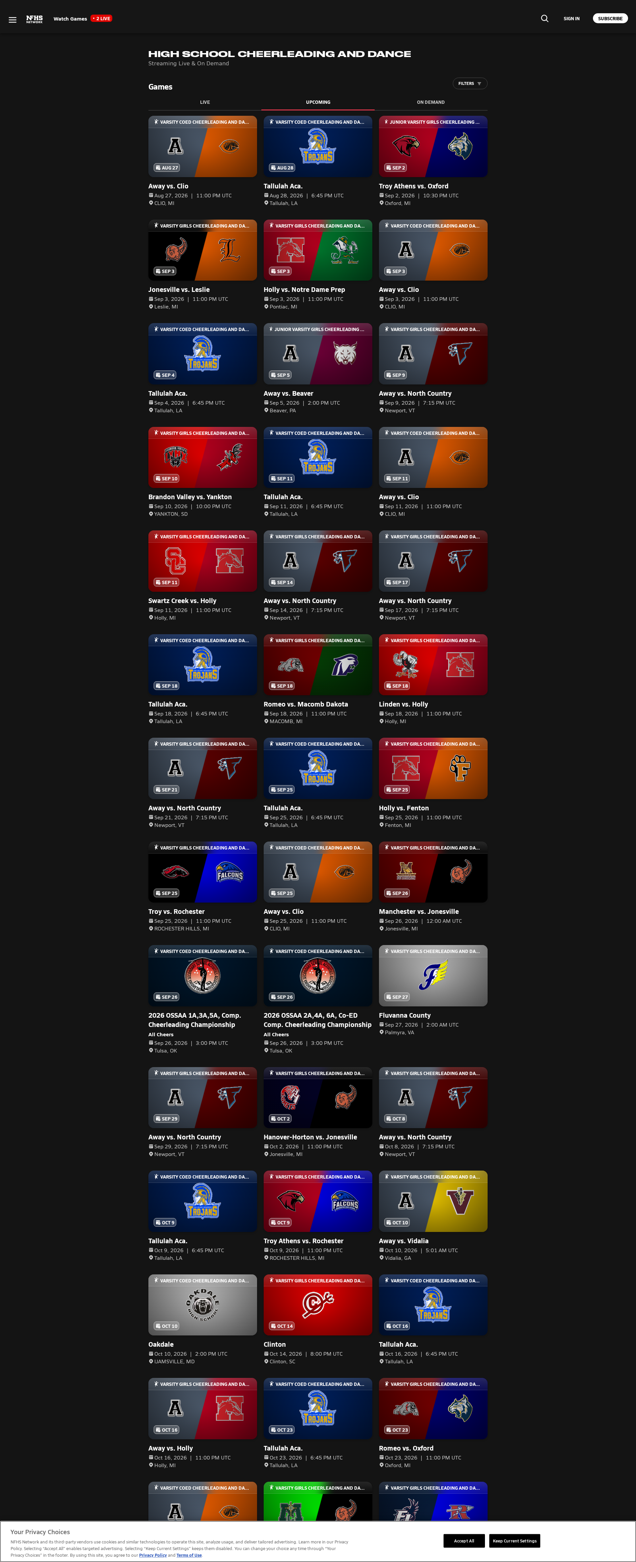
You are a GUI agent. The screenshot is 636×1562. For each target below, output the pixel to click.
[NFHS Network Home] (34, 20)
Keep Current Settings (515, 1540)
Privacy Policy (153, 1555)
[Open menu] (13, 20)
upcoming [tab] (318, 102)
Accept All (464, 1540)
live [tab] (205, 102)
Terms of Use (189, 1555)
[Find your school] (545, 18)
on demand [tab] (431, 102)
